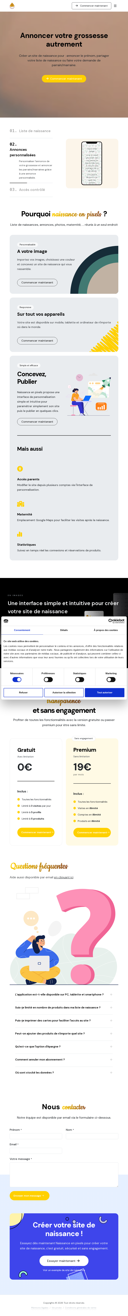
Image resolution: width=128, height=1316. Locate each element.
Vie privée (57, 1307)
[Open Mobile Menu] (115, 6)
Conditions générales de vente (80, 1307)
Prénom (16, 1130)
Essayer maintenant (61, 1261)
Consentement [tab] (22, 630)
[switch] (48, 679)
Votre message (21, 1159)
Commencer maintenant (93, 5)
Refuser (23, 692)
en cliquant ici (63, 877)
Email (14, 1144)
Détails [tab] (64, 630)
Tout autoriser (104, 692)
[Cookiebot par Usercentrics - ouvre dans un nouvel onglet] (110, 621)
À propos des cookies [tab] (106, 630)
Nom (70, 1130)
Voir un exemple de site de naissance (64, 1270)
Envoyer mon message (27, 1195)
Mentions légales (39, 1307)
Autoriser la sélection (64, 692)
